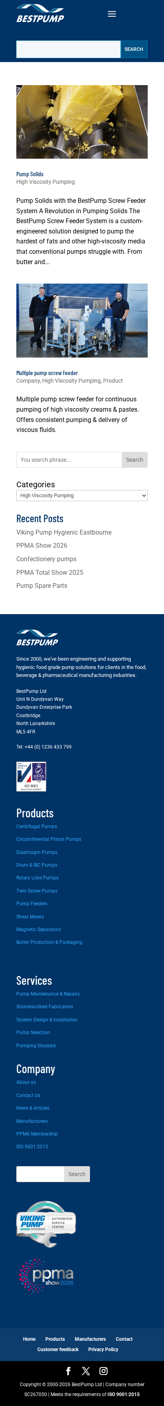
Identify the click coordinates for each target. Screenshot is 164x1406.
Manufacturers (32, 1121)
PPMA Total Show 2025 (49, 572)
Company (28, 380)
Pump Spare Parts (41, 585)
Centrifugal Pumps (36, 826)
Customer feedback (57, 1349)
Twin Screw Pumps (36, 891)
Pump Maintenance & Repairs (48, 994)
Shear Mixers (30, 917)
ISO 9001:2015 (32, 1146)
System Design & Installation (47, 1020)
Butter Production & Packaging (49, 942)
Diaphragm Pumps (36, 852)
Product (113, 380)
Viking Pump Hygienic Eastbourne (63, 532)
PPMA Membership (37, 1134)
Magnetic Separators (38, 929)
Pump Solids (29, 173)
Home (29, 1339)
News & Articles (32, 1108)
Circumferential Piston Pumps (48, 839)
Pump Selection (33, 1032)
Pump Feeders (31, 903)
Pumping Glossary (36, 1045)
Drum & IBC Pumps (36, 865)
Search (134, 460)
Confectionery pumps (46, 559)
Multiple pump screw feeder (47, 372)
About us (26, 1082)
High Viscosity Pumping (45, 182)
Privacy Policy (103, 1349)
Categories (35, 484)
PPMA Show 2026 (41, 545)
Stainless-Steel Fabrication (44, 1006)
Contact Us (28, 1095)
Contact (124, 1339)
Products (55, 1339)
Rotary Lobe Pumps (37, 878)
